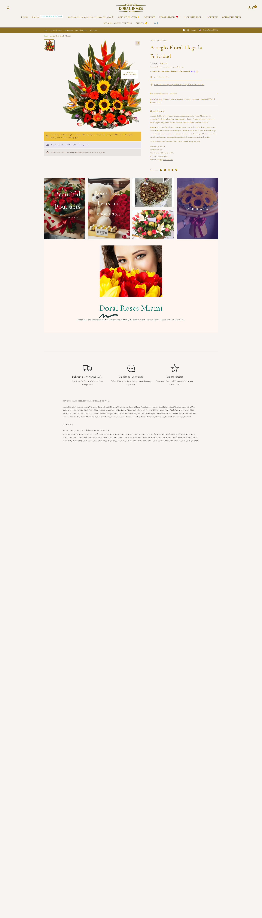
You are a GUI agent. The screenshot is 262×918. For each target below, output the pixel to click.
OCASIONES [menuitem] (149, 17)
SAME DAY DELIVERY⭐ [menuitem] (129, 17)
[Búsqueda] (9, 7)
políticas (175, 137)
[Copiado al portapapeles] (176, 170)
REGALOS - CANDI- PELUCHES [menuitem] (117, 23)
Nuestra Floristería (56, 30)
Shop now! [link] (73, 217)
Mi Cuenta (93, 30)
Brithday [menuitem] (35, 17)
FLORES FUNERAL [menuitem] (192, 17)
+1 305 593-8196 (156, 99)
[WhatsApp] (172, 170)
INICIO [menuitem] (24, 17)
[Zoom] (138, 43)
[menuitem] (231, 17)
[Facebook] (184, 30)
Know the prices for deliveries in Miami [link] (85, 430)
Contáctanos (69, 30)
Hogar (46, 36)
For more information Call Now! (163, 93)
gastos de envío (157, 67)
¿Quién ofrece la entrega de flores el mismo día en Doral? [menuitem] (90, 17)
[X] (164, 170)
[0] (253, 7)
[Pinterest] (168, 170)
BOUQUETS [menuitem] (212, 17)
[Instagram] (187, 30)
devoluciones (190, 137)
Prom (45, 30)
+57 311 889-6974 (163, 156)
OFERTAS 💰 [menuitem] (141, 23)
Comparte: (154, 170)
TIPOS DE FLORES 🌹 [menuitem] (168, 17)
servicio (207, 137)
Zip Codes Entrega (81, 30)
